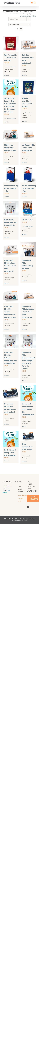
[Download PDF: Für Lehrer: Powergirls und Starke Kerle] (11, 341)
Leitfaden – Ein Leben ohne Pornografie (28, 148)
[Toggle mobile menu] (35, 3)
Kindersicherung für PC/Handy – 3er (11, 188)
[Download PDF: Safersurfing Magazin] (28, 249)
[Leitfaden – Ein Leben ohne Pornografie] (28, 134)
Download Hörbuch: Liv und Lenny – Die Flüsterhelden (28, 409)
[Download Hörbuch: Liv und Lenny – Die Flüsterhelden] (28, 393)
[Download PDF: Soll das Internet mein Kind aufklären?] (11, 249)
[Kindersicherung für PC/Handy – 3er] (11, 174)
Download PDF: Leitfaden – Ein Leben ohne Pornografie (28, 311)
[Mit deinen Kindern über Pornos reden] (11, 134)
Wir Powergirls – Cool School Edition (10, 57)
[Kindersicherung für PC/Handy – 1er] (28, 174)
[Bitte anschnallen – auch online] (28, 436)
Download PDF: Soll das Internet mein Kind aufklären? (10, 265)
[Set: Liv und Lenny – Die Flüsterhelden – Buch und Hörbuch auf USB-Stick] (11, 87)
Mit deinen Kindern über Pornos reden (10, 148)
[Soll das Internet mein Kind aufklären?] (28, 44)
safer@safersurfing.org (21, 495)
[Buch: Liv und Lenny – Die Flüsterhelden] (11, 439)
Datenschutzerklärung (17, 520)
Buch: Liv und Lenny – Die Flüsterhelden (10, 452)
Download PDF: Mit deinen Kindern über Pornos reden (10, 311)
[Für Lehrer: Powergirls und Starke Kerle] (11, 209)
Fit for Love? (27, 220)
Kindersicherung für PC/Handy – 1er (29, 188)
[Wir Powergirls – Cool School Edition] (11, 44)
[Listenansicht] (21, 29)
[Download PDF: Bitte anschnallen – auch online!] (11, 393)
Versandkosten (11, 67)
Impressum (32, 518)
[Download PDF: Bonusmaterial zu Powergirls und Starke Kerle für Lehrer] (28, 341)
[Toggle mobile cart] (32, 3)
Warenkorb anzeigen (29, 16)
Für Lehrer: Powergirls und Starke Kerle (10, 222)
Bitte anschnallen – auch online (28, 447)
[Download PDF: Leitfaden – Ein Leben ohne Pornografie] (28, 295)
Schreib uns (20, 500)
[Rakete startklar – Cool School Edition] (28, 87)
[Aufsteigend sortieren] (29, 19)
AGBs (25, 520)
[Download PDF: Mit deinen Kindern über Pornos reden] (11, 295)
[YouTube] (28, 507)
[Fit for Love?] (28, 209)
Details (7, 75)
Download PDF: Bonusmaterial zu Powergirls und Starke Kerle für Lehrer (28, 360)
